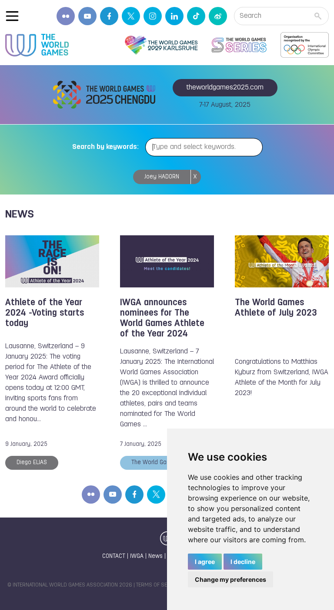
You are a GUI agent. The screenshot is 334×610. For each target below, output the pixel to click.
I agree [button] (205, 561)
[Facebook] (109, 16)
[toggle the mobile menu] (12, 16)
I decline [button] (242, 561)
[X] (131, 16)
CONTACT (113, 556)
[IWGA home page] (37, 45)
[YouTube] (87, 16)
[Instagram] (153, 16)
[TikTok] (196, 16)
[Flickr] (66, 16)
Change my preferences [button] (230, 579)
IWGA (137, 556)
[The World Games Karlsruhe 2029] (161, 45)
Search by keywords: (105, 147)
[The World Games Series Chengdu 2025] (239, 45)
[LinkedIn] (174, 16)
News (155, 556)
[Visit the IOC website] (305, 45)
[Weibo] (218, 16)
